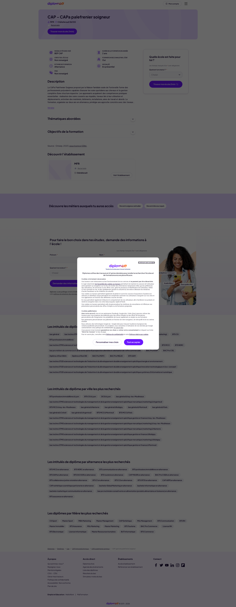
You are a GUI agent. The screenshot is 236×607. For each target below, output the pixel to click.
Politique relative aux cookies (138, 334)
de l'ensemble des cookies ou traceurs (107, 284)
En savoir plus (118, 328)
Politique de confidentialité (114, 334)
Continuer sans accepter (146, 262)
